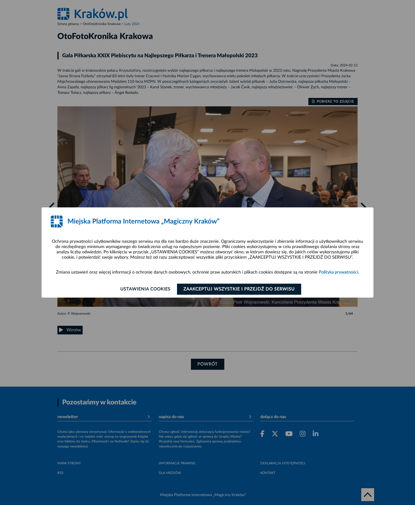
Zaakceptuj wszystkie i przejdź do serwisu (239, 289)
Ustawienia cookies (145, 289)
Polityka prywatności (338, 272)
